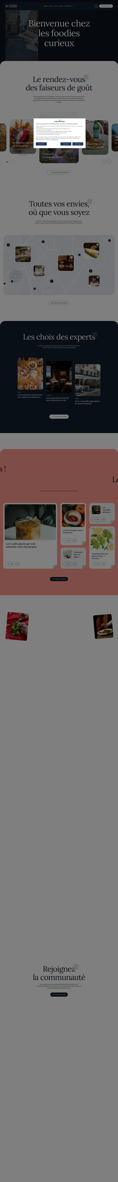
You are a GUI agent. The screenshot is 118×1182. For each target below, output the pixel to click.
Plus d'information (54, 139)
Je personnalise (41, 143)
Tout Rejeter (65, 143)
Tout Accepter (78, 143)
